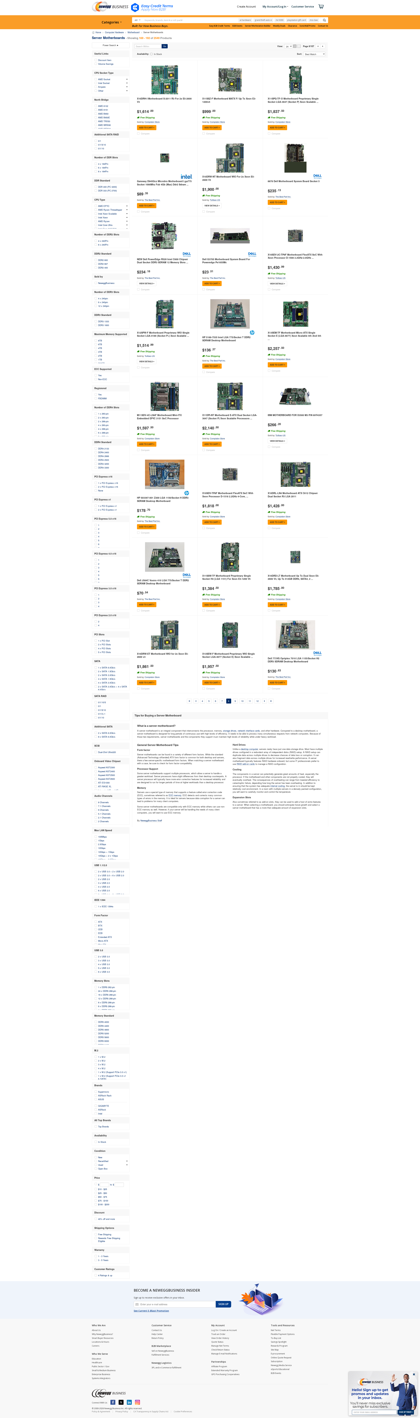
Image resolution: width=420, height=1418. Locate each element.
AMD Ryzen (104, 221)
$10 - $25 (102, 1189)
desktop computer (249, 749)
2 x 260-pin (103, 417)
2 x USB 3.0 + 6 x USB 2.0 (111, 875)
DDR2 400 (103, 267)
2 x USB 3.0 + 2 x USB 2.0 (111, 871)
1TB (100, 359)
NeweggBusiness (106, 283)
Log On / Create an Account (224, 1330)
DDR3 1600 (103, 325)
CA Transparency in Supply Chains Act (150, 1411)
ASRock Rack (105, 1095)
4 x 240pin (103, 298)
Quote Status (217, 1341)
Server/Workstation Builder (258, 26)
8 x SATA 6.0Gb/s (106, 736)
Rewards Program (279, 1345)
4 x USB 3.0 (104, 964)
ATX (100, 921)
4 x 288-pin (103, 428)
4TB (100, 348)
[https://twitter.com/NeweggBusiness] (121, 1402)
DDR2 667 (103, 263)
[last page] (271, 701)
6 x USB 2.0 (104, 890)
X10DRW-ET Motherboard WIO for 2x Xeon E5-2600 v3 (162, 655)
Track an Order (218, 1334)
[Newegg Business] (109, 1393)
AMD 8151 (103, 109)
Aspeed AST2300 (106, 767)
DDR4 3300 (103, 467)
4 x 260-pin (103, 425)
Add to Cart (146, 127)
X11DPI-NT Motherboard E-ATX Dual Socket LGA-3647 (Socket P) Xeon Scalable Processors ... (229, 416)
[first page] (189, 701)
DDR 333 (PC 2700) (107, 190)
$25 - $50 (102, 1193)
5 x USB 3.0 (104, 968)
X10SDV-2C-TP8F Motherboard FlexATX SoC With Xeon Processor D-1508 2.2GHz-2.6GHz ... (295, 256)
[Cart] (321, 6)
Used (100, 1164)
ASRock (102, 1109)
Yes (100, 375)
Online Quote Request (281, 1357)
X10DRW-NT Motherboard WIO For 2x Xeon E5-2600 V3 (228, 178)
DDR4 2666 (103, 456)
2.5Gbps (102, 844)
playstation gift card (296, 20)
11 (250, 701)
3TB (100, 351)
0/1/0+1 (101, 713)
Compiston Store (152, 121)
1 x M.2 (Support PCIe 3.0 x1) (112, 1072)
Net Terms (276, 1330)
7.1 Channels (104, 806)
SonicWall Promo (307, 26)
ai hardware (245, 20)
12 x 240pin (103, 305)
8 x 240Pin (103, 244)
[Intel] (186, 176)
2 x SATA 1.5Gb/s (106, 671)
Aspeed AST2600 (106, 778)
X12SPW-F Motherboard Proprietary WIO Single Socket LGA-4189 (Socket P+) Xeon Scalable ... (163, 334)
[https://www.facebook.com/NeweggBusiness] (112, 1402)
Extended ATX (105, 937)
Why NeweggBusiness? (102, 1334)
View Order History (220, 1338)
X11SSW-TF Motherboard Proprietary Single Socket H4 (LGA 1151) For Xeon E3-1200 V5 (226, 577)
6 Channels (103, 809)
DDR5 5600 (103, 1037)
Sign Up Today (405, 1412)
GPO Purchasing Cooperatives (225, 1374)
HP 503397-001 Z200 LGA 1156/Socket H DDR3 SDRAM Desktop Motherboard (163, 499)
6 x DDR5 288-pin (106, 1006)
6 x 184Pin (103, 167)
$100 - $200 (103, 1204)
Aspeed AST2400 (106, 771)
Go (164, 46)
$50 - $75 (102, 1196)
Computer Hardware (114, 32)
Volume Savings (106, 63)
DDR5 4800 (103, 1029)
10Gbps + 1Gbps (106, 851)
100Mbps (102, 836)
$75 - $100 (103, 1200)
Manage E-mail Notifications (224, 1353)
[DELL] (317, 176)
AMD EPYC (103, 206)
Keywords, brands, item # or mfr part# (163, 20)
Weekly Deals (279, 26)
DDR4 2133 (103, 448)
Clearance (292, 26)
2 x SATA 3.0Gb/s (106, 675)
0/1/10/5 (102, 702)
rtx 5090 (279, 20)
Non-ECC (102, 379)
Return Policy (158, 1338)
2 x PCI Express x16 (108, 486)
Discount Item (104, 60)
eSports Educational (280, 1369)
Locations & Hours (100, 1341)
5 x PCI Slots (104, 652)
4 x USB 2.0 (104, 886)
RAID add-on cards (246, 763)
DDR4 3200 (103, 463)
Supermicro (103, 1091)
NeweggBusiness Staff (151, 820)
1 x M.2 (101, 1056)
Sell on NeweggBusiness (163, 1350)
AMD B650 (103, 113)
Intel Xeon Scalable (107, 213)
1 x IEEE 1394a (105, 906)
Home (98, 32)
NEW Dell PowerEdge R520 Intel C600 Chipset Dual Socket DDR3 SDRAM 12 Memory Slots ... (162, 261)
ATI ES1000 (104, 782)
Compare (145, 133)
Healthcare (97, 1362)
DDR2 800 (103, 260)
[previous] (195, 701)
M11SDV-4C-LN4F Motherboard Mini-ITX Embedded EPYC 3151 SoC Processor (159, 416)
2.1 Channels (104, 817)
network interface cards (249, 730)
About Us (96, 1330)
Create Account (246, 6)
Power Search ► (111, 45)
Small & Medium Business (104, 1370)
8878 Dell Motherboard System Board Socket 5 (294, 181)
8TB (100, 340)
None (100, 490)
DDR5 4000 (103, 1021)
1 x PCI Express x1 (107, 505)
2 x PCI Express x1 (107, 509)
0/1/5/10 (102, 144)
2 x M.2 (101, 1060)
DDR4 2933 (103, 459)
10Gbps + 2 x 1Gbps (108, 855)
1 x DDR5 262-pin (106, 987)
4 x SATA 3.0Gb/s (106, 682)
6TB (100, 344)
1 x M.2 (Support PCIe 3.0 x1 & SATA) (112, 1077)
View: (280, 46)
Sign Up (223, 1304)
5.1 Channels (104, 813)
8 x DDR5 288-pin (106, 1002)
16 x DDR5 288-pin (107, 994)
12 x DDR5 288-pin (107, 998)
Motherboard (133, 32)
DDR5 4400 (103, 1025)
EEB (100, 933)
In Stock (102, 1141)
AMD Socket (104, 79)
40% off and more (106, 1218)
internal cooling (277, 785)
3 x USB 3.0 (104, 960)
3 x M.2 (101, 1064)
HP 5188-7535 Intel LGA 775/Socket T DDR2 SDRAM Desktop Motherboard (226, 339)
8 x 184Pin (103, 171)
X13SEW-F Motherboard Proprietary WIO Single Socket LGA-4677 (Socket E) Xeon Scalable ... (228, 655)
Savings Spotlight (278, 1341)
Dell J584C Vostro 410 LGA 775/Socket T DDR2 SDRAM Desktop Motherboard (163, 582)
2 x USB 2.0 (104, 879)
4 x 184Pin (103, 163)
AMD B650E (104, 117)
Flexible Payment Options (282, 1334)
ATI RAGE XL (104, 786)
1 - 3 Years (103, 1256)
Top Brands (103, 1126)
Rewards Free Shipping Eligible (109, 1240)
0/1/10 (101, 148)
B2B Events (237, 26)
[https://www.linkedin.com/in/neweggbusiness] (129, 1402)
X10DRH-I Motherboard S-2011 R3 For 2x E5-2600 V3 (164, 100)
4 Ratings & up (105, 1275)
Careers (95, 1345)
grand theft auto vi (263, 20)
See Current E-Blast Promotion (151, 1310)
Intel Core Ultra (105, 225)
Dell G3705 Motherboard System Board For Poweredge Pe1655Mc (226, 261)
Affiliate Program (219, 1366)
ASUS (101, 1099)
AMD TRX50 (104, 121)
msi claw (314, 20)
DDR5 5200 (103, 1033)
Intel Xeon (103, 217)
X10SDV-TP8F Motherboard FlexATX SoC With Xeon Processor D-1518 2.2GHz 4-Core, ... (227, 494)
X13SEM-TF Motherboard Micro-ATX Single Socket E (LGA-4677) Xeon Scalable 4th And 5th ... (294, 336)
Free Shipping (104, 1234)
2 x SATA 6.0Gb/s (106, 732)
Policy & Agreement (101, 1411)
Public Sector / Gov (100, 1366)
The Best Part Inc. (152, 199)
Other (100, 90)
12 (257, 701)
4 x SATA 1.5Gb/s (106, 678)
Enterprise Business (101, 1374)
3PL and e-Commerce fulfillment (166, 1367)
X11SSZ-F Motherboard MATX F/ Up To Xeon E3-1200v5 (229, 100)
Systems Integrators (101, 1378)
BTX (100, 925)
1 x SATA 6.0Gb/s (106, 667)
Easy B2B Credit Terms (219, 26)
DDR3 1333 (103, 321)
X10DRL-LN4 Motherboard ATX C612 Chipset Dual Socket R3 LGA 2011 (293, 494)
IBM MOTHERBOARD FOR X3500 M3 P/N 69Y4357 (295, 415)
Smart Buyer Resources (102, 1338)
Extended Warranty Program (224, 1370)
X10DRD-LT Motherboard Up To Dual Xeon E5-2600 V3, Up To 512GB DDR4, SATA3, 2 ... (293, 577)
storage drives (229, 730)
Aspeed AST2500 (106, 775)
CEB (100, 929)
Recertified (103, 1161)
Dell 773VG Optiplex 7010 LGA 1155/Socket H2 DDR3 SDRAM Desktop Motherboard (293, 660)
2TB (100, 355)
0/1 (99, 140)
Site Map (275, 1349)
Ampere (101, 86)
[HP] (252, 332)
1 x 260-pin (103, 413)
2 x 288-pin (103, 421)
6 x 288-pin (103, 432)
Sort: (299, 53)
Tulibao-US (215, 199)
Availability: (143, 53)
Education (96, 1358)
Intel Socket (104, 83)
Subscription (277, 1361)
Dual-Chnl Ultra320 (107, 752)
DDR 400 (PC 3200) (107, 186)
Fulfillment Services (160, 1354)
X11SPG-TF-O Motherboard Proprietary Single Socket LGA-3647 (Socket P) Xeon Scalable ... (293, 100)
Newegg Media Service (281, 1365)
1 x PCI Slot (104, 640)
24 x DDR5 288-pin (107, 990)
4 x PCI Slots (104, 648)
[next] (264, 701)
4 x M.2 (101, 1068)
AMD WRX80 (104, 125)
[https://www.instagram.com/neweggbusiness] (137, 1402)
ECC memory (175, 795)
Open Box (103, 1168)
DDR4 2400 (103, 452)
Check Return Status (220, 1349)
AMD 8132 (103, 106)
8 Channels (103, 802)
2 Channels (103, 821)
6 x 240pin (103, 302)
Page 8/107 (308, 46)
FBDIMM (102, 398)
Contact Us (323, 26)
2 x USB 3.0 (104, 956)
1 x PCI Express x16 (108, 483)
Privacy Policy (122, 1411)
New (100, 1157)
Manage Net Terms (220, 1345)
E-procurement (278, 1353)
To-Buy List (276, 1338)
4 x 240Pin (103, 240)
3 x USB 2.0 (104, 882)
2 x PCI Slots (104, 644)
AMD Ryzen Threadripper (110, 209)
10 (242, 701)
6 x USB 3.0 (104, 971)
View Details (211, 205)
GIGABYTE (103, 1105)
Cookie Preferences (183, 1411)
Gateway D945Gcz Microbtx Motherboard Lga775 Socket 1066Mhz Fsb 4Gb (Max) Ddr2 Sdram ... (164, 182)
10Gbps (101, 848)
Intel (100, 1113)
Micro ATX (103, 940)
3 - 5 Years (103, 1260)
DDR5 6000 (103, 1040)
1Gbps (101, 840)
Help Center (157, 1334)
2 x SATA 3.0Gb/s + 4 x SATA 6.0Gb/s (112, 688)
